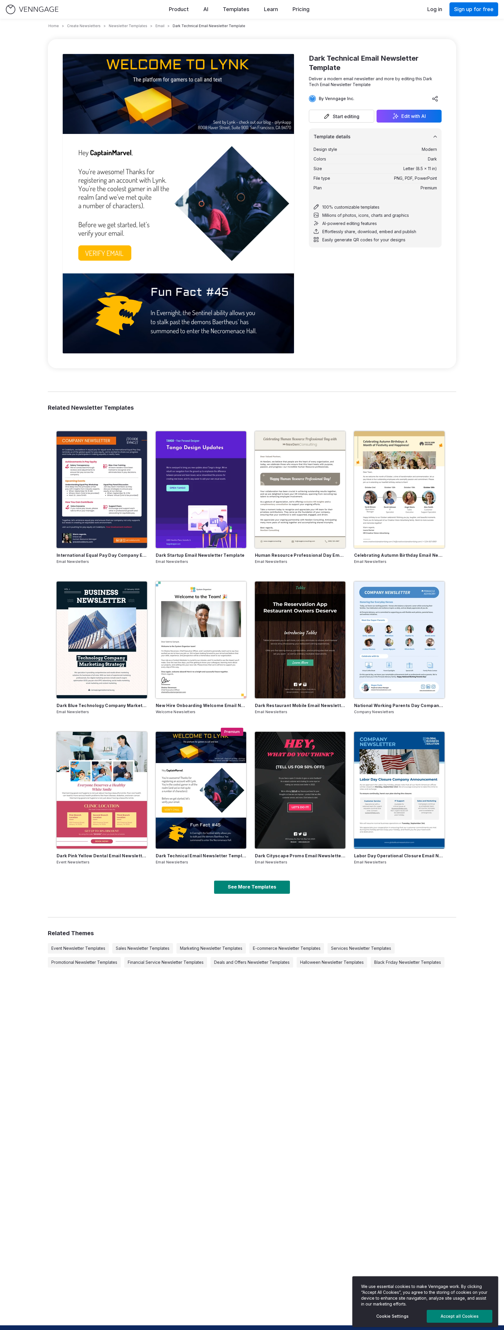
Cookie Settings (392, 1316)
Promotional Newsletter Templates (84, 962)
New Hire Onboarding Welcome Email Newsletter (201, 705)
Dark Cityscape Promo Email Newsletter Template (300, 855)
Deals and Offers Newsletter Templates (252, 962)
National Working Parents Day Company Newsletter (399, 705)
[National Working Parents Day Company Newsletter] (399, 640)
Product (179, 9)
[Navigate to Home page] (32, 9)
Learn (271, 9)
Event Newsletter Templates (78, 948)
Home (53, 26)
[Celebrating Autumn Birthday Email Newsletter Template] (399, 489)
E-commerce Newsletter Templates (287, 948)
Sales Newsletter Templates (142, 948)
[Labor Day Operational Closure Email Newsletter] (399, 790)
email (159, 26)
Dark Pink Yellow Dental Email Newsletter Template (102, 855)
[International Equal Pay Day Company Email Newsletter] (102, 489)
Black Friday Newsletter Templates (407, 962)
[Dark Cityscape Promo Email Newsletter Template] (300, 790)
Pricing (301, 9)
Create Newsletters (84, 26)
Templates (236, 9)
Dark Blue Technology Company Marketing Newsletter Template (102, 705)
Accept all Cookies (460, 1316)
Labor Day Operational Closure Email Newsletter (399, 855)
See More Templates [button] (252, 887)
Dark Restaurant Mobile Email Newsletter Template (300, 705)
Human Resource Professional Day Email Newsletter (300, 555)
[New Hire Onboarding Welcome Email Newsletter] (201, 640)
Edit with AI (413, 116)
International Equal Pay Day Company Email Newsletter (102, 555)
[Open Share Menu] (435, 98)
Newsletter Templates (128, 26)
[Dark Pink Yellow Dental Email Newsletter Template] (102, 790)
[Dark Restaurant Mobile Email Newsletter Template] (300, 640)
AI (205, 9)
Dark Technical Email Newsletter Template (201, 855)
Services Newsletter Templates (361, 948)
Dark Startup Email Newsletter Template (200, 555)
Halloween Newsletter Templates (332, 962)
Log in (434, 9)
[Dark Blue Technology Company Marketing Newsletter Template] (102, 640)
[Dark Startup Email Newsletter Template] (201, 489)
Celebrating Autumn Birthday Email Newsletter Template (399, 555)
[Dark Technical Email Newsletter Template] (201, 790)
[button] (341, 116)
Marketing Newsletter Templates (211, 948)
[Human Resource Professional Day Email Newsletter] (300, 489)
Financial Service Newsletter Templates (166, 962)
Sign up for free (474, 9)
